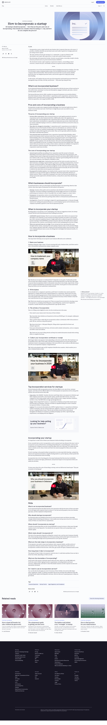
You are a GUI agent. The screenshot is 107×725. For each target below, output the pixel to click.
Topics (99, 5)
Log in (92, 2)
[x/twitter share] (11, 53)
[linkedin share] (8, 53)
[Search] (104, 6)
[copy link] (3, 53)
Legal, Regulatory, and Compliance (56, 584)
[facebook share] (6, 53)
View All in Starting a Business (97, 598)
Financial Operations (33, 584)
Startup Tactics (43, 584)
